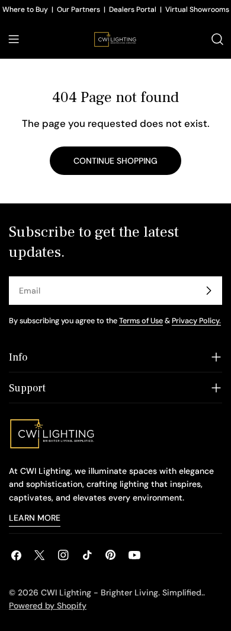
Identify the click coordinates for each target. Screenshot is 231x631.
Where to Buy (25, 9)
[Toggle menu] (13, 39)
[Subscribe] (208, 290)
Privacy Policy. (196, 321)
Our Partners (78, 9)
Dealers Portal (132, 9)
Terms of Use (141, 321)
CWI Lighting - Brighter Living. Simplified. (122, 592)
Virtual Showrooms (197, 9)
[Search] (217, 39)
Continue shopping (115, 160)
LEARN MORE (34, 517)
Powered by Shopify (47, 605)
